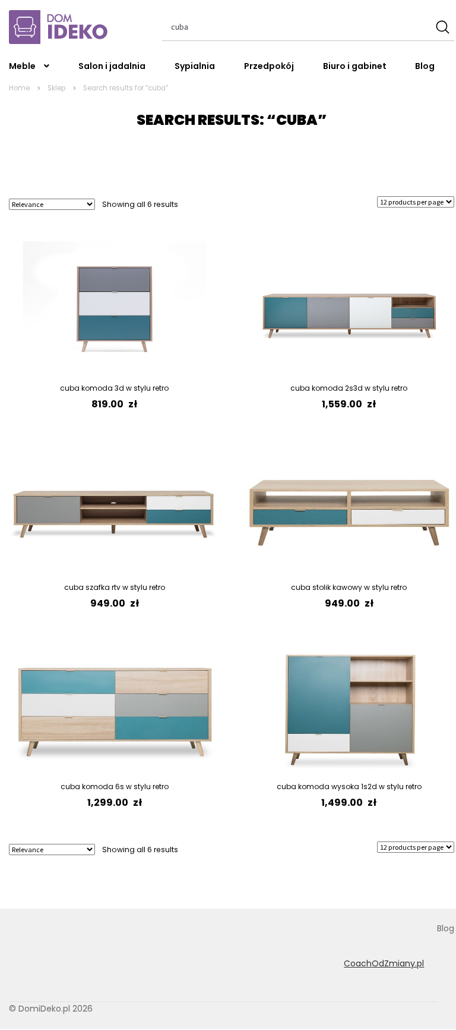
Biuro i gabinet (355, 66)
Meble (22, 66)
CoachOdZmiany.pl (384, 963)
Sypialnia (195, 66)
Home (19, 88)
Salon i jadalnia (111, 66)
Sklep (56, 88)
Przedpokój (269, 66)
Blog (425, 66)
